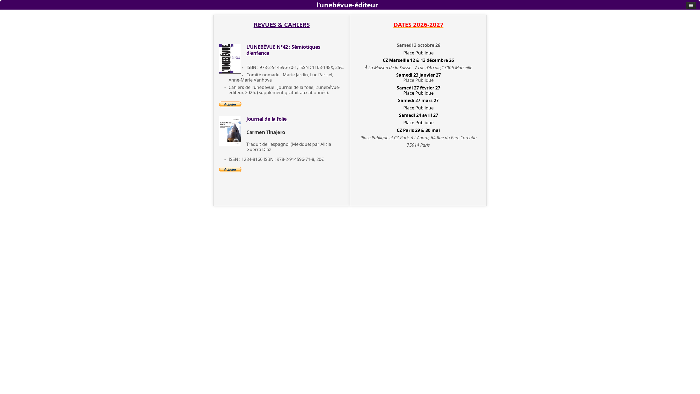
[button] (688, 382)
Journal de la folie (266, 118)
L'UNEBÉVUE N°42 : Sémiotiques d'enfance (283, 50)
